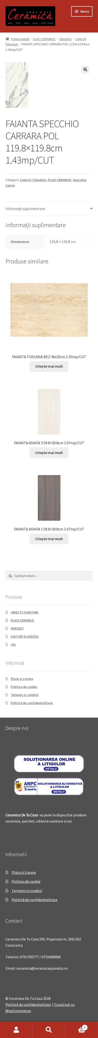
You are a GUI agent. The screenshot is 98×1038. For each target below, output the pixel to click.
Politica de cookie (24, 687)
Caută (49, 1030)
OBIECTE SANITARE (24, 612)
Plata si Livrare (22, 679)
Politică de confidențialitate (32, 703)
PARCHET (17, 628)
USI (13, 644)
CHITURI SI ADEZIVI (25, 636)
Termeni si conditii (25, 695)
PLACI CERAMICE (44, 39)
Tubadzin (65, 39)
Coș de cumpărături (75, 1025)
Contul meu (16, 1030)
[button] (85, 69)
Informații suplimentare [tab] (25, 208)
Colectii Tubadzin (33, 180)
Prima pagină (20, 39)
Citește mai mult (49, 366)
